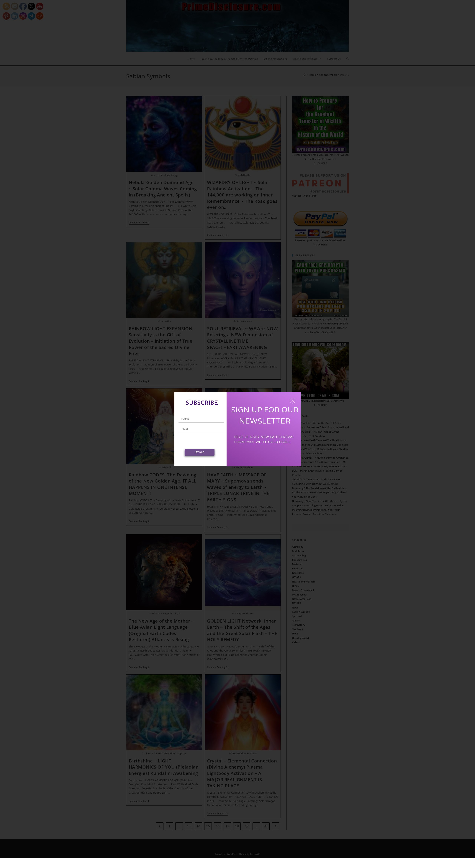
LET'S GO (199, 452)
